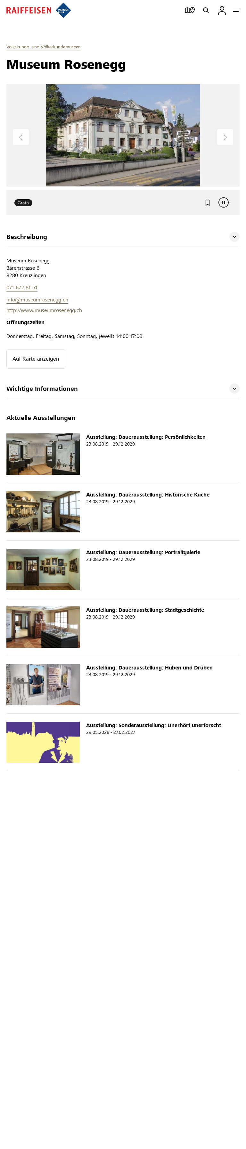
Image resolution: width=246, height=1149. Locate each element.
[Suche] (206, 10)
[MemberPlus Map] (190, 10)
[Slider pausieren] (224, 200)
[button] (123, 234)
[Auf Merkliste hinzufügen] (208, 200)
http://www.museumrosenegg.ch (44, 307)
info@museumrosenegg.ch (37, 297)
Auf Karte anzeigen (35, 356)
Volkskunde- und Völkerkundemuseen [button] (43, 46)
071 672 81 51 (21, 285)
